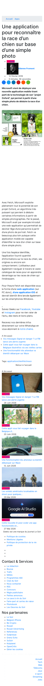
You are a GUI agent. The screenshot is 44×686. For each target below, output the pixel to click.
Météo (10, 575)
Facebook (25, 309)
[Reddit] (23, 82)
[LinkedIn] (14, 82)
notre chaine (26, 329)
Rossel (10, 626)
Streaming (37, 676)
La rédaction (12, 566)
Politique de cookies (16, 536)
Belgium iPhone (14, 620)
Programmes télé (14, 578)
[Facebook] (4, 82)
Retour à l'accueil (23, 365)
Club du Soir (12, 581)
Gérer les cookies (15, 649)
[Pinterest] (18, 82)
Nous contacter (14, 583)
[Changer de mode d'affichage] (41, 7)
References (12, 632)
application (12, 361)
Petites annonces (14, 595)
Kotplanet (11, 643)
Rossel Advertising (15, 629)
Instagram (10, 312)
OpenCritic (12, 646)
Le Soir (10, 617)
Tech (40, 662)
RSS (8, 586)
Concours (11, 589)
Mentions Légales (15, 539)
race (30, 361)
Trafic (9, 572)
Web (40, 665)
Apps (17, 19)
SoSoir (10, 640)
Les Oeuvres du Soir (16, 607)
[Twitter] (9, 82)
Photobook (12, 604)
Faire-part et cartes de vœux (20, 601)
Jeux (40, 671)
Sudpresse (11, 634)
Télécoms (37, 668)
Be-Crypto (11, 623)
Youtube (36, 309)
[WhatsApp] (28, 82)
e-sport (38, 674)
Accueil (9, 19)
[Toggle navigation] (4, 3)
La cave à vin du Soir (16, 598)
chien (20, 361)
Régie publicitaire (15, 592)
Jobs (40, 679)
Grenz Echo (12, 637)
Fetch (25, 361)
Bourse (10, 569)
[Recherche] (41, 10)
